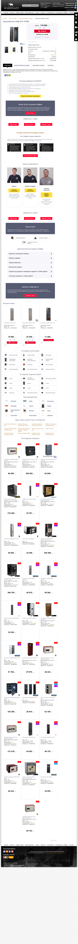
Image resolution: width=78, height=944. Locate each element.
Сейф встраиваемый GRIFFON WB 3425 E (12, 698)
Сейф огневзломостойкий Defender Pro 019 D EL (28, 777)
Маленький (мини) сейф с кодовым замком (10, 429)
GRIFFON (14, 465)
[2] (30, 42)
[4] (33, 42)
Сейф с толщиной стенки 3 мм (37, 429)
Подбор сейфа (19, 12)
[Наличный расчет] (5, 857)
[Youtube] (9, 851)
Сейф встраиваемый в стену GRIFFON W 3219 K (29, 817)
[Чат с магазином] (75, 3)
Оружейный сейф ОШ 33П (28, 322)
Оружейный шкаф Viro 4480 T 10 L (30, 658)
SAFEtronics (53, 55)
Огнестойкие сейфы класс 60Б (10, 424)
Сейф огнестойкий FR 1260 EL (29, 618)
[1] (29, 42)
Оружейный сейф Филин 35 (28, 737)
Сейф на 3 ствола (49, 428)
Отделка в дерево (14, 258)
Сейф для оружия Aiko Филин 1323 (29, 499)
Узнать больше (30, 113)
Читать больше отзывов (30, 155)
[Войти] (76, 22)
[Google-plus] (12, 851)
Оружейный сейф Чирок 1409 (48, 322)
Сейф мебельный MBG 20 (28, 538)
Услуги (37, 12)
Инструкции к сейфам (61, 12)
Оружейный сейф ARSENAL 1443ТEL (28, 579)
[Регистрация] (76, 27)
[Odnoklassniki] (7, 851)
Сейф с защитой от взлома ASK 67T (48, 698)
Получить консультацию (14, 190)
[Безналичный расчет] (11, 857)
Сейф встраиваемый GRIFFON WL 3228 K (12, 777)
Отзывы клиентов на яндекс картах (30, 133)
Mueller (14, 544)
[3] (31, 42)
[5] (34, 42)
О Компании (50, 12)
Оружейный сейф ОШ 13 (10, 322)
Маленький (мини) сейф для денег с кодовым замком (23, 429)
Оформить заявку (46, 124)
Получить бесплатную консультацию (30, 96)
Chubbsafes (51, 504)
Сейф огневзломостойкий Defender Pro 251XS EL (47, 539)
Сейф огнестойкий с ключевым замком (9, 434)
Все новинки (54, 840)
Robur (32, 542)
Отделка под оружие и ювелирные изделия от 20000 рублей (28, 271)
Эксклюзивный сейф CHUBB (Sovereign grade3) (47, 499)
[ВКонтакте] (5, 75)
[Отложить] (8, 345)
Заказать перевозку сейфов (46, 195)
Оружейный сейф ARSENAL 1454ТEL (47, 579)
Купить (43, 31)
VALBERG (33, 583)
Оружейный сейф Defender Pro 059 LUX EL (48, 619)
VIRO (32, 663)
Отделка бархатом (14, 262)
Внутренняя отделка (15, 267)
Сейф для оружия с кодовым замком (36, 434)
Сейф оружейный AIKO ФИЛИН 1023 (11, 619)
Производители (29, 12)
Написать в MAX (69, 7)
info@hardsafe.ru (71, 10)
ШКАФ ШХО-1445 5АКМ (46, 777)
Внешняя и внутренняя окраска (19, 253)
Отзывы (71, 12)
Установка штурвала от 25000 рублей (21, 276)
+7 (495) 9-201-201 (69, 3)
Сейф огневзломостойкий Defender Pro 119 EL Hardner (10, 499)
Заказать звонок (30, 124)
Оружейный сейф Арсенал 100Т (29, 697)
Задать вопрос (13, 124)
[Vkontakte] (4, 851)
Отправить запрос (30, 295)
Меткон (50, 465)
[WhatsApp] (10, 75)
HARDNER (14, 505)
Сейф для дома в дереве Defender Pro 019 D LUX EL (12, 579)
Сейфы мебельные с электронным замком (23, 424)
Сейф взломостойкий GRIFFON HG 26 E (11, 460)
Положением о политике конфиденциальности (55, 853)
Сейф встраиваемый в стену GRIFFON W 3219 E (10, 738)
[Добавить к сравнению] (5, 345)
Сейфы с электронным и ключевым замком (51, 424)
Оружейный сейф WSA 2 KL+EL (11, 538)
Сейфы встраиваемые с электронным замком (37, 424)
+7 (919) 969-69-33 (69, 5)
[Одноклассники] (7, 75)
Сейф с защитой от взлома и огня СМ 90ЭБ (48, 460)
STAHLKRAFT (52, 545)
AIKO (32, 504)
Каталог (12, 12)
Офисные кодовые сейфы (24, 433)
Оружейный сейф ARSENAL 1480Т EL (12, 658)
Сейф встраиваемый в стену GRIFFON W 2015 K (47, 658)
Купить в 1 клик (42, 34)
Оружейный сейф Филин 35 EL (48, 737)
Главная (6, 12)
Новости (43, 12)
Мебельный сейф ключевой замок (49, 434)
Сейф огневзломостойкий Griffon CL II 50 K (30, 460)
